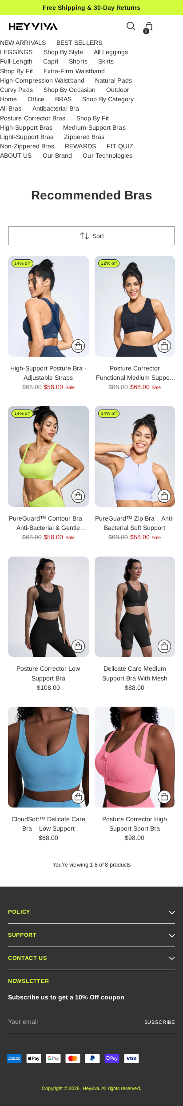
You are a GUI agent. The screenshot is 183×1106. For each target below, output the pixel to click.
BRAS (63, 99)
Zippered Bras (84, 136)
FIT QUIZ (120, 146)
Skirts (106, 61)
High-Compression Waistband (42, 80)
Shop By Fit (16, 71)
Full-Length (16, 61)
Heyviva (91, 1088)
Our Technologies (107, 155)
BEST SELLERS (79, 42)
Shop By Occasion (69, 89)
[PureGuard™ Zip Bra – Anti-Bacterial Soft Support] (135, 456)
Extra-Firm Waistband (74, 71)
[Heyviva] (33, 26)
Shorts (78, 61)
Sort (98, 235)
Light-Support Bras (26, 136)
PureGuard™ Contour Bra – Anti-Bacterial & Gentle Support (48, 528)
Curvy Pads (16, 89)
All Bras (11, 108)
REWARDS (80, 146)
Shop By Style (63, 52)
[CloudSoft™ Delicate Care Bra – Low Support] (48, 757)
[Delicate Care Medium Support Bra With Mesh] (135, 607)
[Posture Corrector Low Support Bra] (48, 607)
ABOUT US (16, 155)
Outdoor (118, 89)
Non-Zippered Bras (27, 146)
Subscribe (159, 1022)
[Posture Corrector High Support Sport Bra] (135, 757)
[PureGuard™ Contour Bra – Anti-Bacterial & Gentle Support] (48, 456)
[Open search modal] (131, 27)
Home (8, 99)
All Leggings (111, 52)
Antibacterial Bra (55, 108)
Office (36, 99)
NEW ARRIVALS (23, 42)
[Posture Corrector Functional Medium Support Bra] (135, 306)
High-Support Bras (26, 127)
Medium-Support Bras (94, 127)
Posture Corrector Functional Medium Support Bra (135, 377)
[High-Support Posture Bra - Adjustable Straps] (48, 306)
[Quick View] (78, 346)
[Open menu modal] (169, 27)
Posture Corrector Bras (33, 118)
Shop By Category (108, 99)
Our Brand (57, 155)
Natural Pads (113, 80)
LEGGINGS (16, 52)
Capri (50, 61)
